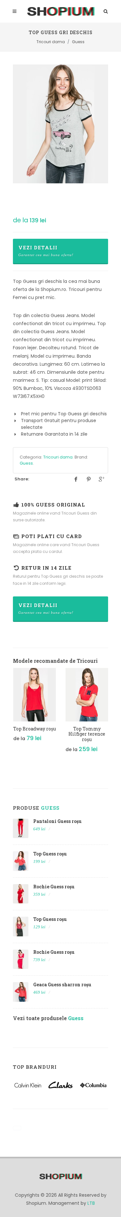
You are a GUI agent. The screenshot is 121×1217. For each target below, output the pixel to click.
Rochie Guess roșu (54, 887)
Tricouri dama (58, 457)
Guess (26, 463)
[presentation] (7, 714)
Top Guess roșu (50, 854)
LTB (91, 1203)
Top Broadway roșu (34, 729)
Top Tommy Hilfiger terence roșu (86, 734)
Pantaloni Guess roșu (57, 821)
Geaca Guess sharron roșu (62, 984)
